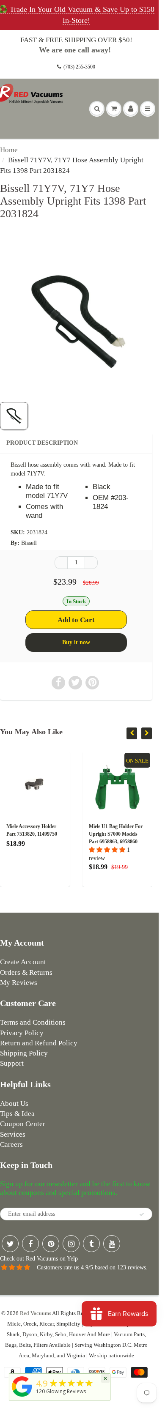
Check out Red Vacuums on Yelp (39, 1258)
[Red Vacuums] (22, 1397)
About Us (14, 1103)
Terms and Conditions (33, 1022)
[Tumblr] (91, 1243)
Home (9, 150)
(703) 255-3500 (79, 67)
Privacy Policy (22, 1033)
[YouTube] (111, 1243)
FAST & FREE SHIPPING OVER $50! (76, 40)
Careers (11, 1144)
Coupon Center (22, 1124)
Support (12, 1063)
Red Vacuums (35, 1313)
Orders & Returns (26, 972)
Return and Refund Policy (38, 1043)
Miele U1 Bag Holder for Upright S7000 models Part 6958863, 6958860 (116, 834)
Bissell (29, 543)
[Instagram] (71, 1243)
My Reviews (18, 983)
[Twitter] (10, 1243)
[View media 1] (14, 416)
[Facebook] (30, 1243)
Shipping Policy (24, 1053)
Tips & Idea (17, 1114)
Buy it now (76, 642)
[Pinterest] (50, 1243)
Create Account (23, 962)
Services (12, 1134)
